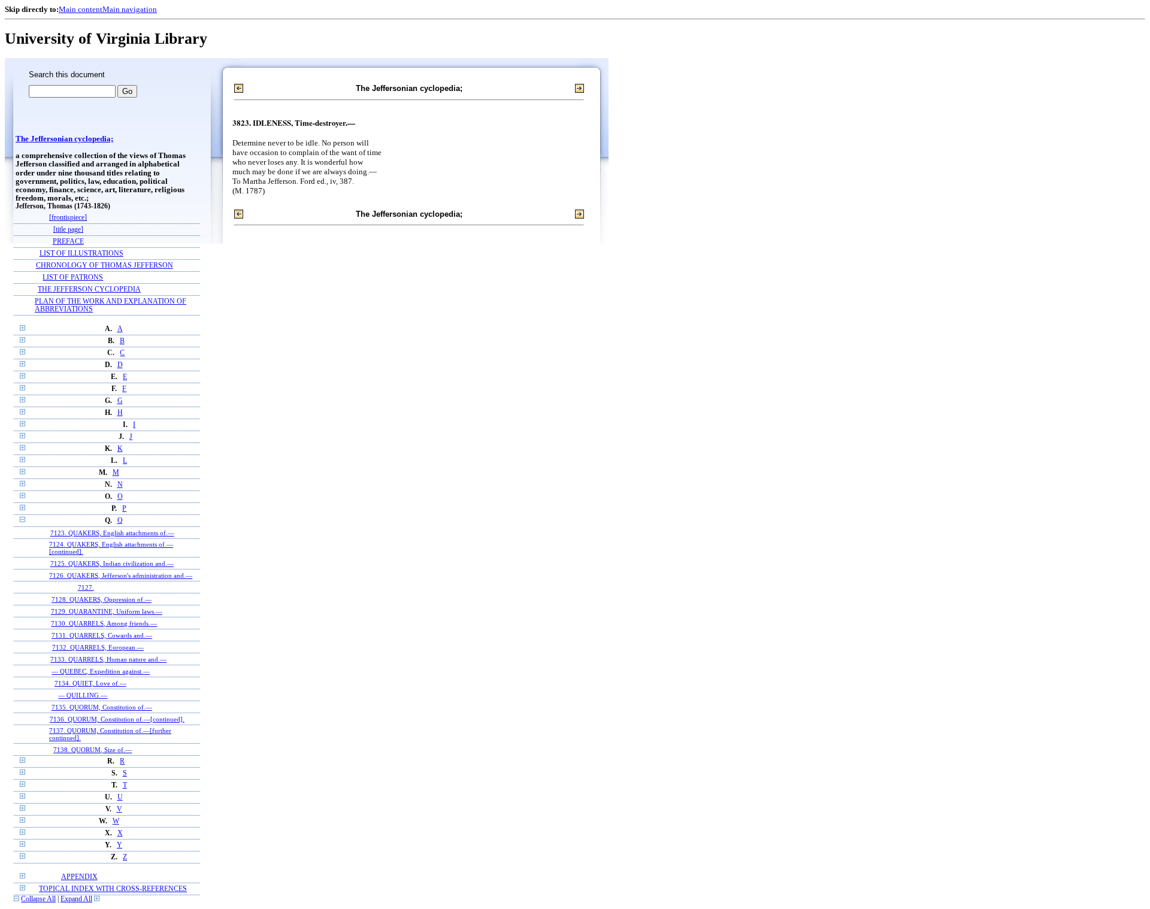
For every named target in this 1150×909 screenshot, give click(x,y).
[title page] (68, 230)
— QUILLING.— (82, 695)
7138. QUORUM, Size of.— (92, 749)
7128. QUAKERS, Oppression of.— (102, 599)
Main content (80, 9)
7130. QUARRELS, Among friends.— (104, 623)
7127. (86, 587)
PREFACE (68, 242)
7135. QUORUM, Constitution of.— (102, 707)
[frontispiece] (68, 218)
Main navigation (129, 9)
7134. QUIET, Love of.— (90, 683)
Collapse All (38, 899)
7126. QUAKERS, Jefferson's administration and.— (120, 575)
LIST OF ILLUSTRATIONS (81, 253)
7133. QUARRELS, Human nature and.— (108, 659)
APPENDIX (79, 877)
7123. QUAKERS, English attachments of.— (112, 533)
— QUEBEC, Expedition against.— (101, 671)
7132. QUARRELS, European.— (98, 647)
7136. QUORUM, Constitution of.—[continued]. (117, 719)
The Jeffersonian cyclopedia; (64, 139)
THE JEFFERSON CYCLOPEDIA (89, 289)
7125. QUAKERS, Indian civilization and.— (112, 563)
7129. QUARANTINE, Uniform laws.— (106, 611)
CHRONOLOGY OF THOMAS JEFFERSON (104, 265)
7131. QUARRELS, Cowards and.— (102, 635)
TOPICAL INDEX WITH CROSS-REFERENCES (113, 889)
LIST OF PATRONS (73, 277)
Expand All (76, 899)
